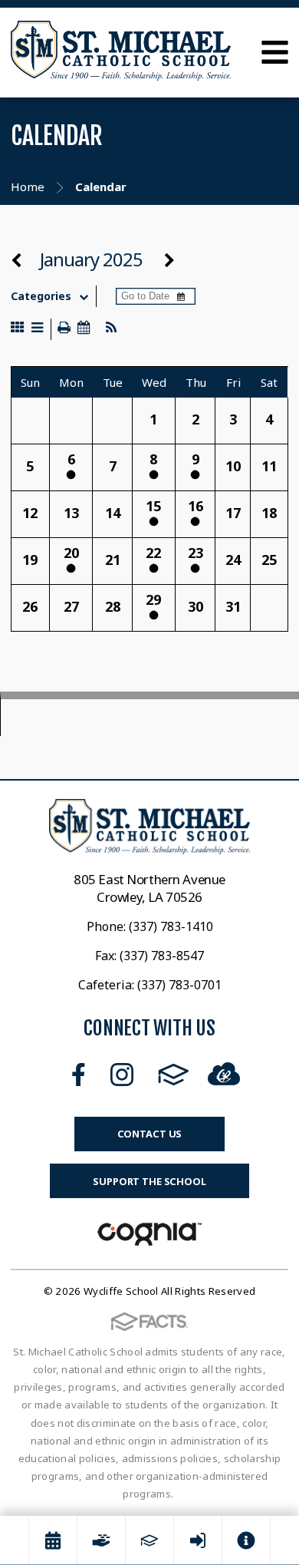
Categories (41, 296)
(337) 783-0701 (179, 984)
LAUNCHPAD (223, 1071)
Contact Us (149, 1134)
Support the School (149, 1181)
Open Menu (274, 52)
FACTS (174, 1074)
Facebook (78, 1074)
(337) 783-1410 (171, 926)
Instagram (122, 1074)
